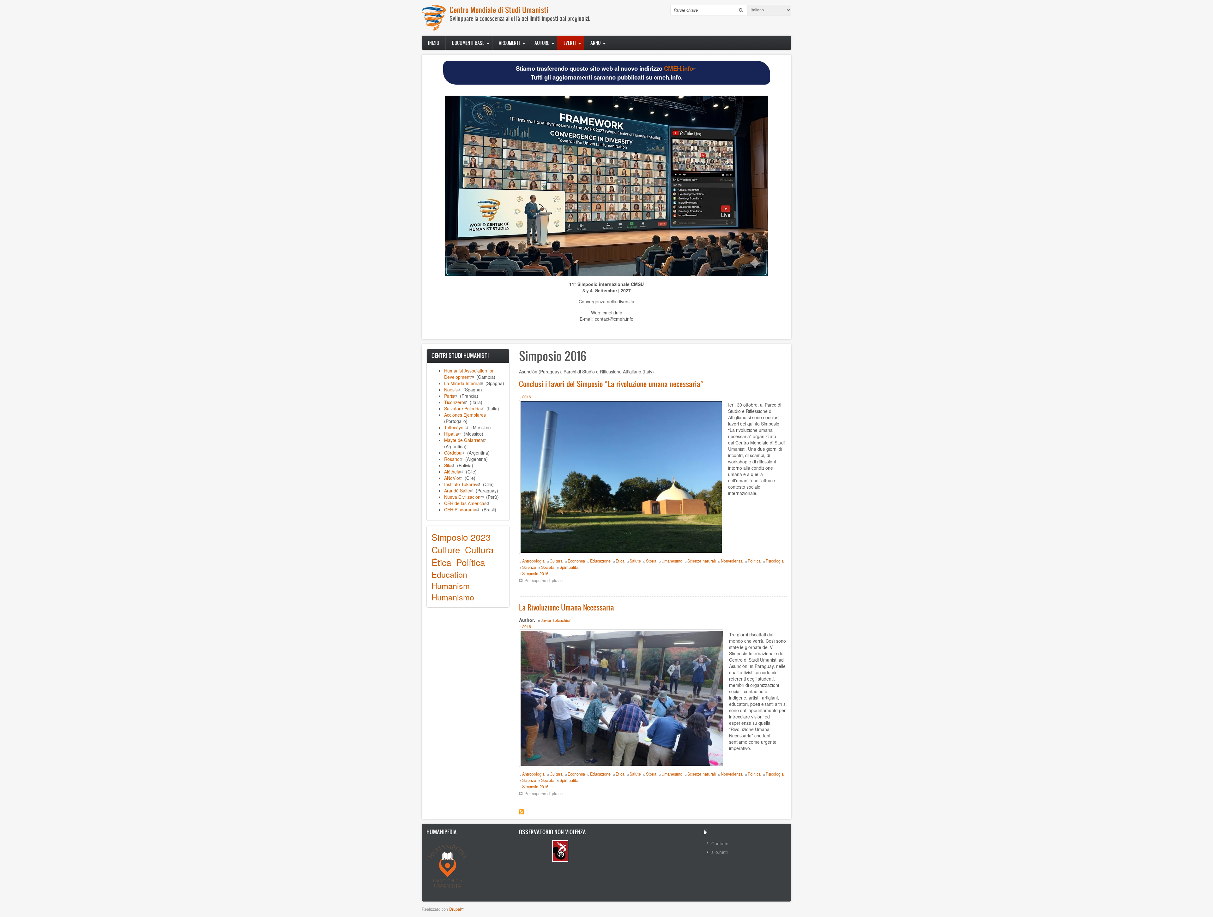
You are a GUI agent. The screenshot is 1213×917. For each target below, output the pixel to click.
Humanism (450, 585)
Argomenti (509, 42)
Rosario (452, 459)
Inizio (433, 42)
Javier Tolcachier (555, 620)
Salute (635, 561)
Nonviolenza (732, 561)
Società (547, 567)
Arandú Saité (457, 490)
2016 (526, 397)
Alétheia (452, 471)
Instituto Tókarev (460, 484)
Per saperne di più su (545, 581)
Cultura (479, 549)
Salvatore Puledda (462, 408)
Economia (576, 561)
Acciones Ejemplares (465, 415)
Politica (754, 561)
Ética (441, 562)
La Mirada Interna (462, 383)
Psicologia (775, 561)
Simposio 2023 (461, 537)
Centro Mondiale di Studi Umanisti (499, 9)
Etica (620, 561)
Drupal (455, 909)
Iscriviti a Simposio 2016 (521, 811)
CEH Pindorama (460, 509)
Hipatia (451, 434)
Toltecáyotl (455, 427)
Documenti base (468, 42)
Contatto (719, 843)
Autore (541, 42)
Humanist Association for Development (469, 373)
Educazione (600, 561)
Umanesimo (671, 561)
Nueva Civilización (462, 497)
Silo (447, 465)
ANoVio (451, 478)
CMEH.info (678, 68)
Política (470, 562)
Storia (651, 561)
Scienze (529, 567)
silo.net (718, 852)
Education (449, 574)
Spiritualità (568, 567)
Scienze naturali (701, 561)
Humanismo (452, 597)
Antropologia (533, 561)
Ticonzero (454, 402)
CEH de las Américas (465, 503)
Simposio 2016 (535, 573)
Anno (595, 42)
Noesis (451, 389)
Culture (445, 549)
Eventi (570, 42)
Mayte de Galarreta (463, 440)
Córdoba (453, 453)
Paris (449, 396)
